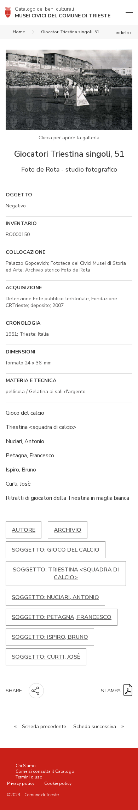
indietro (123, 32)
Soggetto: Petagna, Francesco (61, 617)
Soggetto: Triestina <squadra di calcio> (66, 573)
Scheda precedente (44, 726)
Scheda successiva (94, 726)
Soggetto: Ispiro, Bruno (50, 637)
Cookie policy (57, 783)
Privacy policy (20, 783)
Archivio (67, 530)
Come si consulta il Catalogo (45, 771)
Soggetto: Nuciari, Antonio (55, 597)
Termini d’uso (29, 777)
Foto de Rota (40, 169)
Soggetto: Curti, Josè (46, 657)
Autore (23, 530)
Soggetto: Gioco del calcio (55, 550)
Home (19, 32)
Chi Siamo (26, 766)
